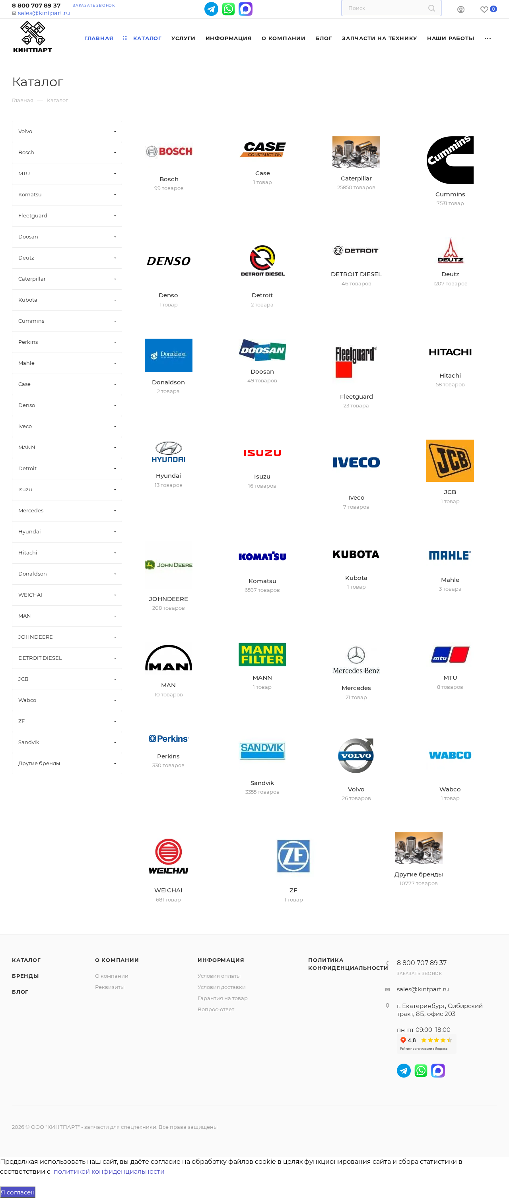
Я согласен (18, 1192)
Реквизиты (109, 987)
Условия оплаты (219, 976)
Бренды (25, 976)
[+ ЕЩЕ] (488, 38)
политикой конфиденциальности (109, 1171)
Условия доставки (222, 987)
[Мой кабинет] (460, 11)
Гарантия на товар (223, 998)
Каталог (26, 960)
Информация (221, 960)
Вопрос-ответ (216, 1009)
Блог (20, 992)
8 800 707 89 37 (36, 5)
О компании (117, 960)
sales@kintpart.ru (44, 13)
